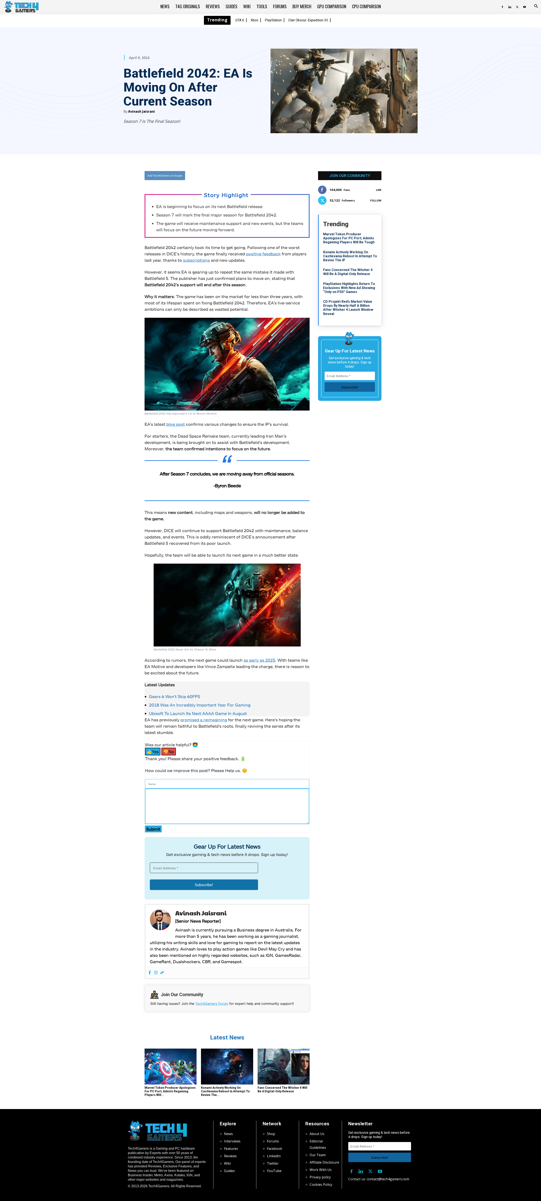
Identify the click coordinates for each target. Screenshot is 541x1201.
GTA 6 (239, 20)
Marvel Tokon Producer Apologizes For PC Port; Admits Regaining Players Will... (170, 1091)
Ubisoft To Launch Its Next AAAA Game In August (198, 713)
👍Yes (153, 751)
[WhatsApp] (250, 175)
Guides (231, 6)
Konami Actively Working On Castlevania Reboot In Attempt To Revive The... (225, 1091)
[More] (270, 175)
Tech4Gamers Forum (211, 1003)
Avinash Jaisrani (141, 111)
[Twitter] (517, 6)
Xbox (254, 20)
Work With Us (321, 1169)
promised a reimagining (203, 719)
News (164, 6)
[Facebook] (502, 6)
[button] (536, 6)
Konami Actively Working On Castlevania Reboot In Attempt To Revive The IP (350, 256)
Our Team (318, 1155)
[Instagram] (156, 973)
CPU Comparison (366, 6)
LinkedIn (274, 1156)
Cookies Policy (321, 1184)
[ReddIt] (260, 175)
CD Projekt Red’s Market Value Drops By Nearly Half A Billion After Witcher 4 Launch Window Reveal (348, 308)
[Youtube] (524, 6)
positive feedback (263, 253)
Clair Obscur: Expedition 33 (308, 20)
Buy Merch (301, 6)
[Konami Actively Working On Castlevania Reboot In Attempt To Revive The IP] (227, 1067)
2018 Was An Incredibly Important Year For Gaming (199, 704)
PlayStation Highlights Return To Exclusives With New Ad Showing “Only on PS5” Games (349, 288)
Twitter (273, 1163)
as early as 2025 (259, 660)
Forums (280, 6)
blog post (175, 424)
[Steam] (162, 973)
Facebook (274, 1148)
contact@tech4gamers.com (388, 1179)
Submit (153, 828)
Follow (375, 200)
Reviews (213, 6)
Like (378, 190)
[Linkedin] (510, 6)
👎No (168, 751)
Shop (271, 1133)
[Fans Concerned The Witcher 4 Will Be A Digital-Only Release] (284, 1067)
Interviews (232, 1141)
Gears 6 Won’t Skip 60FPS (174, 696)
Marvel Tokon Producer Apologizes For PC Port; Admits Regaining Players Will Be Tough (348, 238)
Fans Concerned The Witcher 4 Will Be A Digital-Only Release (282, 1089)
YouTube (274, 1170)
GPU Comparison (331, 6)
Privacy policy (320, 1177)
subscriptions (196, 260)
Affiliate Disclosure (324, 1162)
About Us (317, 1133)
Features (231, 1148)
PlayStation (273, 20)
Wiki (247, 6)
